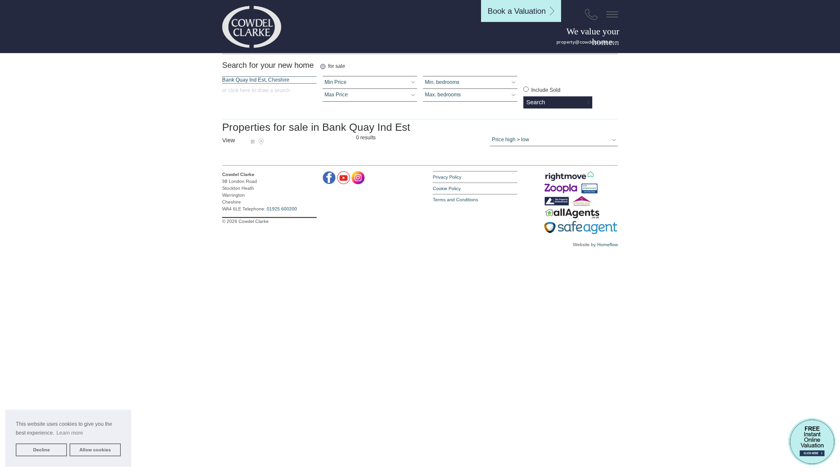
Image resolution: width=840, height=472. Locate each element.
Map (261, 142)
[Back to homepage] (251, 27)
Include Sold (545, 90)
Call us (591, 14)
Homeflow (607, 244)
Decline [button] (41, 449)
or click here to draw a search (256, 90)
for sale (336, 66)
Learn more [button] (69, 433)
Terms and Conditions (455, 199)
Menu (612, 14)
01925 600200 (282, 208)
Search (535, 102)
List (253, 142)
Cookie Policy (447, 188)
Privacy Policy (447, 177)
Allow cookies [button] (95, 449)
